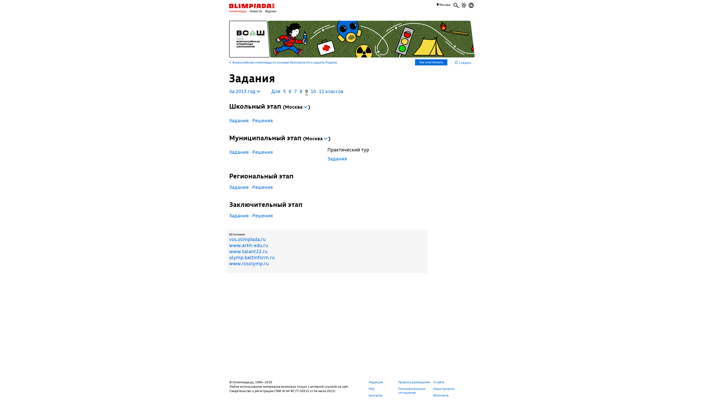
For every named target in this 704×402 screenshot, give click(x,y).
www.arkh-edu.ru (248, 245)
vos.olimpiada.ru (247, 239)
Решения (262, 120)
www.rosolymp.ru (249, 263)
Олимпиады (238, 11)
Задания (239, 120)
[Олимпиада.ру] (251, 6)
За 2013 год (243, 91)
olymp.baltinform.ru (252, 257)
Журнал (270, 11)
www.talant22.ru (248, 251)
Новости (256, 11)
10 (313, 91)
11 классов (331, 91)
